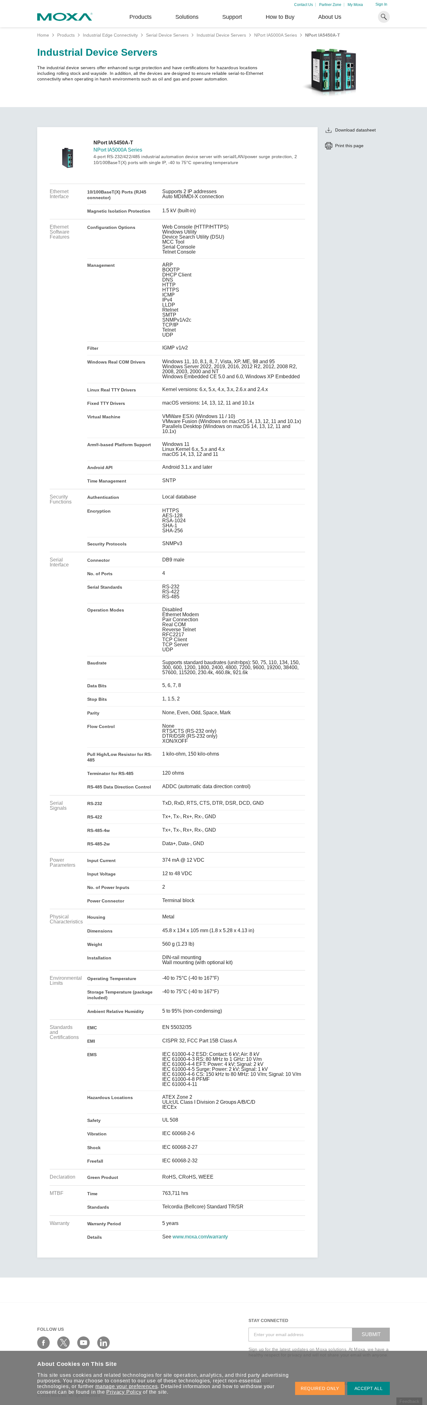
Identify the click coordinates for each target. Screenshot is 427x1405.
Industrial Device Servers (221, 35)
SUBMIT (371, 1334)
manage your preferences (126, 1386)
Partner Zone (330, 5)
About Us (329, 17)
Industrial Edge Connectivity (110, 35)
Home (43, 35)
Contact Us (303, 5)
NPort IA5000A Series (275, 35)
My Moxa (355, 5)
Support (232, 17)
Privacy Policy (123, 1392)
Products (66, 35)
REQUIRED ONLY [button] (320, 1388)
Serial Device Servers (167, 35)
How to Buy (280, 17)
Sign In (381, 4)
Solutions (186, 17)
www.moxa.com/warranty (200, 1236)
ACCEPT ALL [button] (368, 1388)
